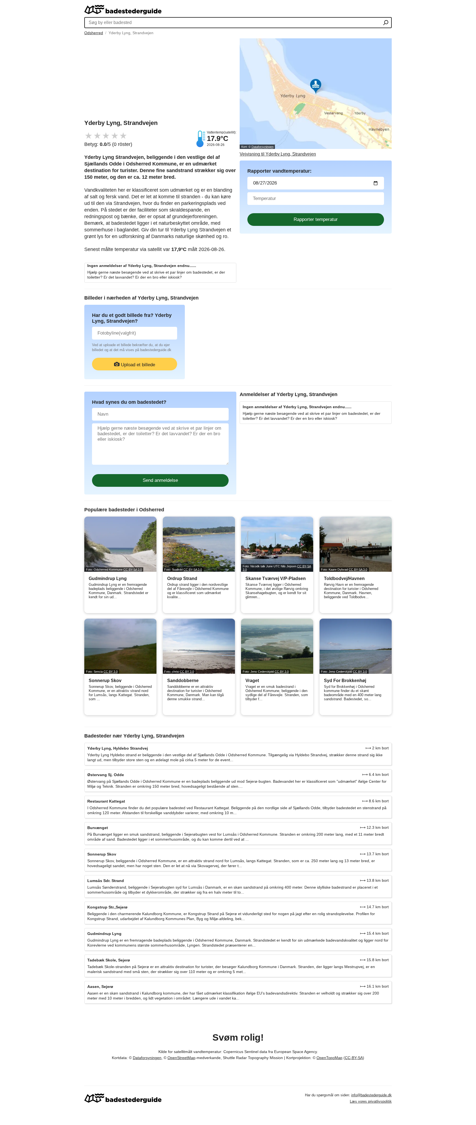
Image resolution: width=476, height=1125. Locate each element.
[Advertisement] (160, 77)
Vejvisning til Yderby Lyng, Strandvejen (278, 154)
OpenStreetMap (181, 1057)
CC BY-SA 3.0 (132, 569)
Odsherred (93, 33)
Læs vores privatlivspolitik (371, 1101)
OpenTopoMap (329, 1057)
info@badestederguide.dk (371, 1095)
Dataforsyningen (262, 146)
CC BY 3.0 (111, 671)
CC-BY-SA (354, 1057)
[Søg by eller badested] (386, 23)
